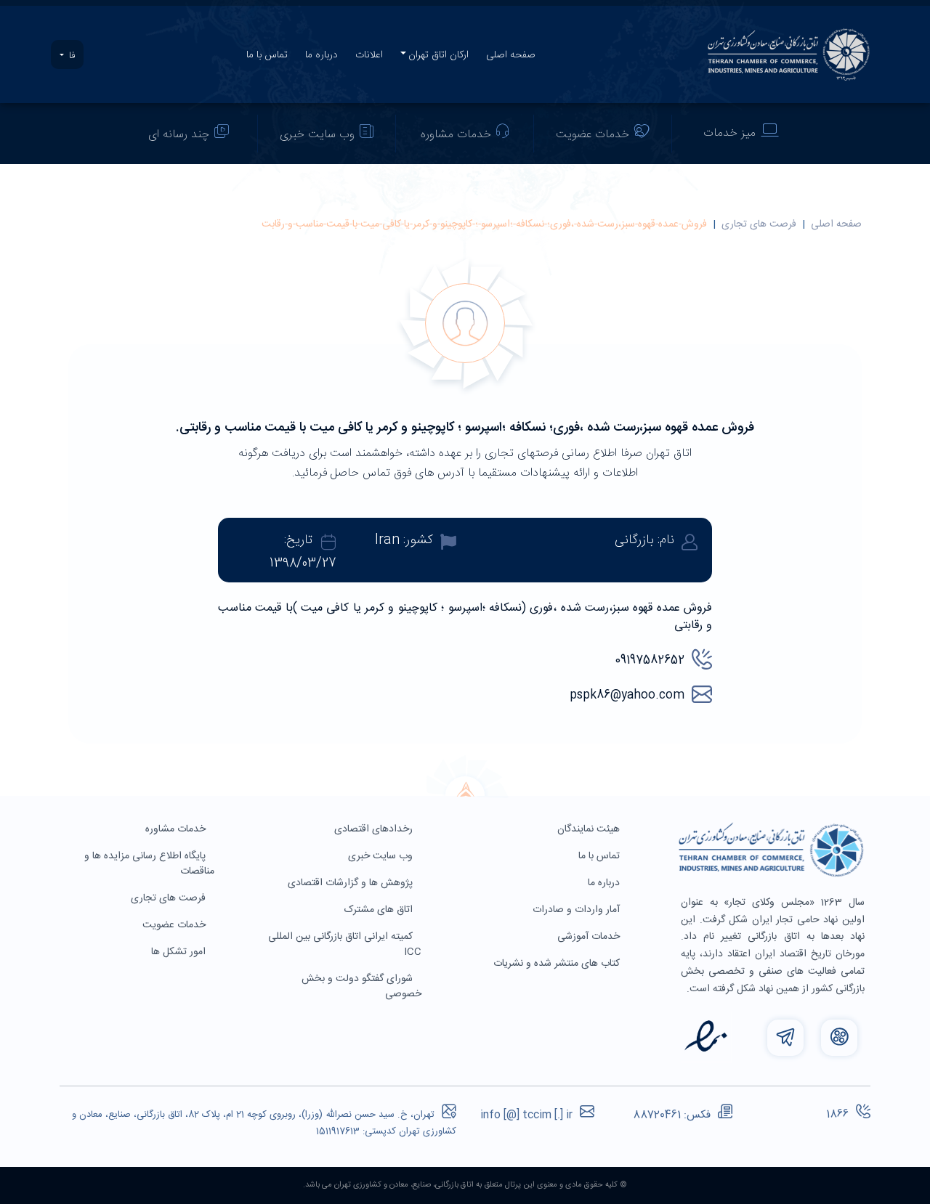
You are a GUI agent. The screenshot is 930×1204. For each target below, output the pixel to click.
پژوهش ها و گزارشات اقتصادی (352, 883)
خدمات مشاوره (456, 135)
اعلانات (369, 55)
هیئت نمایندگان (590, 829)
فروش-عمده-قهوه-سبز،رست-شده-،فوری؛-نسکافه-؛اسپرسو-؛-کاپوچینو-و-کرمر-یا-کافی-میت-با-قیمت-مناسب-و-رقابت (484, 224)
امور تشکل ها (180, 952)
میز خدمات (729, 133)
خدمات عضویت (592, 135)
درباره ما (321, 55)
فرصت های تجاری (758, 224)
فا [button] (70, 56)
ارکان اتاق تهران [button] (438, 55)
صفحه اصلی (510, 55)
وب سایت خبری (317, 135)
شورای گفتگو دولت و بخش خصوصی (361, 986)
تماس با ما (267, 55)
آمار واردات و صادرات (578, 910)
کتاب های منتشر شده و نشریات (558, 963)
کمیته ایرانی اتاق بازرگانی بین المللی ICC (344, 944)
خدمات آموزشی (590, 936)
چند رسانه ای (178, 135)
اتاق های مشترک (380, 910)
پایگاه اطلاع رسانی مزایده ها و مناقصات (149, 863)
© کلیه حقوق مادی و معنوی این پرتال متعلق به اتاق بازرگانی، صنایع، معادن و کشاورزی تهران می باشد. (465, 1185)
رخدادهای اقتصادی (375, 829)
